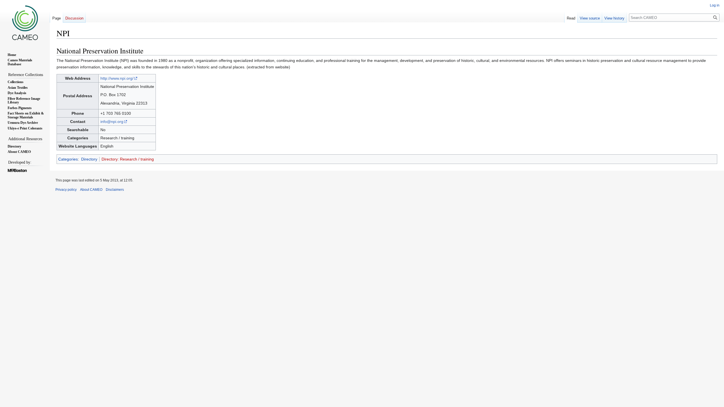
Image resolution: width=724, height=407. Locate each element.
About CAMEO (91, 190)
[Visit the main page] (25, 22)
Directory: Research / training (128, 159)
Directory (89, 159)
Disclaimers (115, 190)
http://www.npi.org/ (116, 78)
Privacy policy (66, 190)
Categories (68, 159)
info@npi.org (111, 121)
